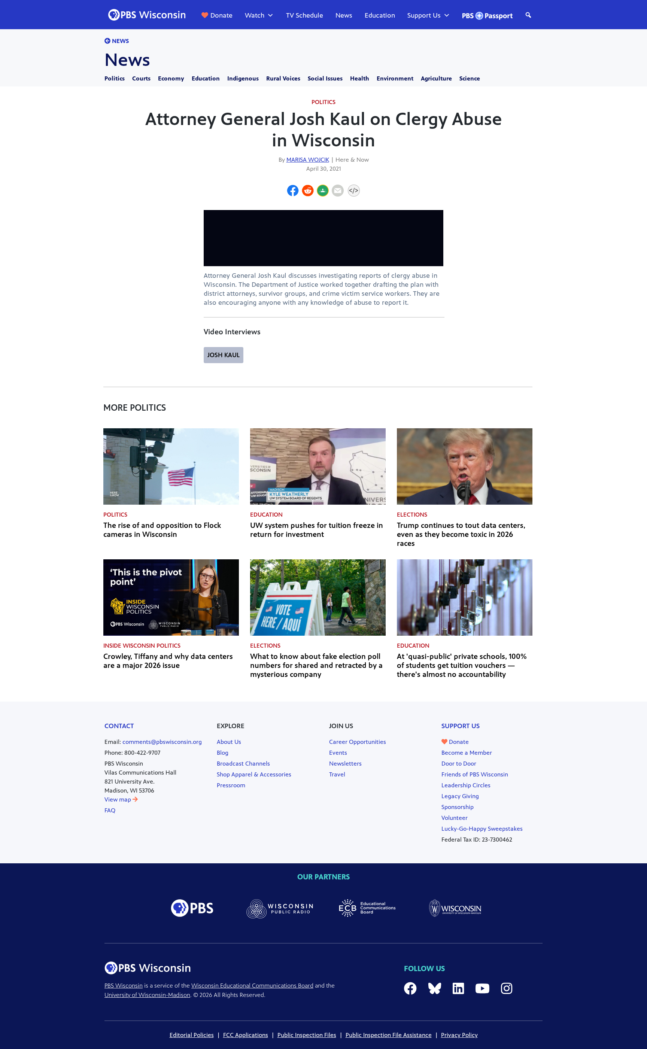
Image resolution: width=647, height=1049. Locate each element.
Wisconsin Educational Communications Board (252, 985)
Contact (119, 726)
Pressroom (231, 785)
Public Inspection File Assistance (389, 1035)
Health (359, 78)
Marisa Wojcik (307, 159)
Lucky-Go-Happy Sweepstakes (482, 828)
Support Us (424, 15)
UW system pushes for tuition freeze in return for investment (316, 530)
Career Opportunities (357, 741)
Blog (222, 752)
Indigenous (243, 78)
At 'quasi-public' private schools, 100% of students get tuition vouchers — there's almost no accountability (462, 665)
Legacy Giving (460, 796)
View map (118, 799)
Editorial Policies (192, 1035)
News (343, 15)
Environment (395, 78)
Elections (412, 514)
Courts (141, 78)
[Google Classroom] (322, 192)
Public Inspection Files (306, 1035)
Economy (171, 78)
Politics (114, 78)
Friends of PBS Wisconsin (474, 774)
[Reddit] (307, 192)
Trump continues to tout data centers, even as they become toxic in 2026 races (461, 534)
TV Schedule (304, 15)
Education (380, 15)
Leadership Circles (465, 785)
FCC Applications (245, 1035)
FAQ (109, 810)
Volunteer (454, 817)
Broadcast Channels (243, 763)
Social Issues (325, 78)
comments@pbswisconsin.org (162, 741)
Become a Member (466, 752)
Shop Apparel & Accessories (254, 774)
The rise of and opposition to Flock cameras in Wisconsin (162, 530)
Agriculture (436, 78)
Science (469, 78)
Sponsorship (457, 807)
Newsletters (345, 763)
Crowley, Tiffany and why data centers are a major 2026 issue (168, 661)
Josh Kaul (223, 355)
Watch (254, 15)
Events (338, 752)
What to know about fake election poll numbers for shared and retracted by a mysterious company (316, 665)
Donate (221, 15)
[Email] (337, 192)
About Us (229, 741)
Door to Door (458, 763)
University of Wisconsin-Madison (147, 994)
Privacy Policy (459, 1035)
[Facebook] (292, 192)
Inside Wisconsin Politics (141, 645)
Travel (337, 774)
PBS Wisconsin (123, 985)
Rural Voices (283, 78)
